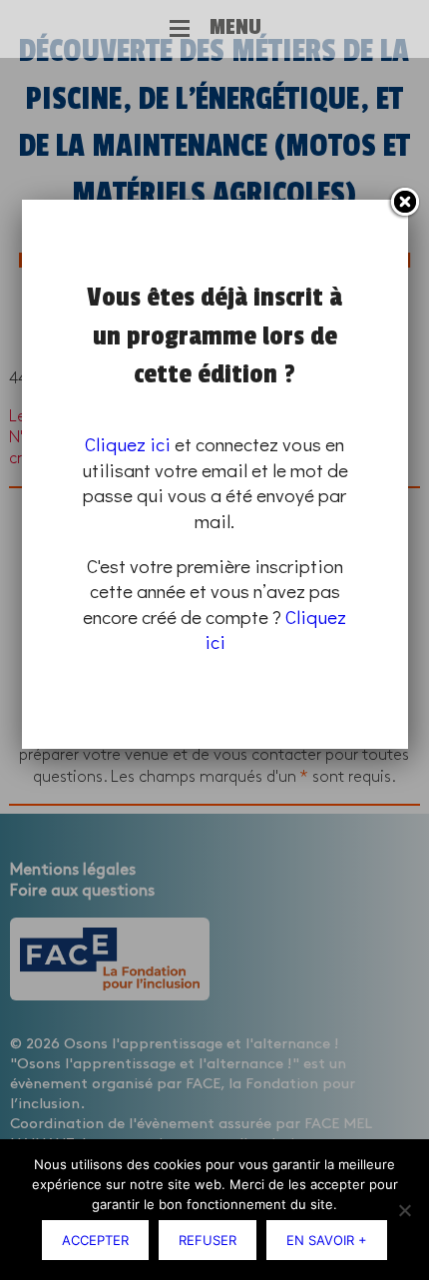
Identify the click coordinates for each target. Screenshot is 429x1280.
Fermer (404, 203)
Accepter (95, 1240)
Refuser (207, 1240)
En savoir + (326, 1240)
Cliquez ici (128, 443)
